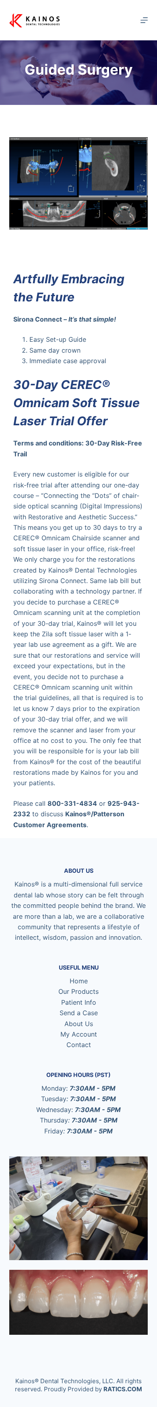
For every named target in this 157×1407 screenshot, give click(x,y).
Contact (78, 1045)
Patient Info (78, 1002)
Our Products (78, 991)
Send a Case (79, 1013)
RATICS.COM (122, 1389)
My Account (78, 1034)
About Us (78, 1024)
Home (79, 981)
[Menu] (144, 20)
